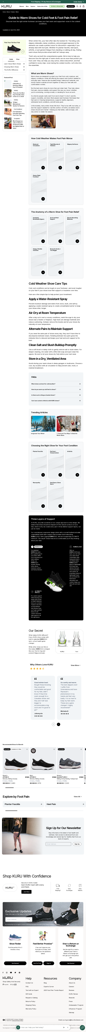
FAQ (27, 986)
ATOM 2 (6, 777)
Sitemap (71, 1012)
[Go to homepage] (8, 978)
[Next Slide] (3, 1)
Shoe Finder (71, 6)
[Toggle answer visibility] (80, 383)
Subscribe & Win (42, 6)
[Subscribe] (29, 919)
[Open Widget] (82, 1027)
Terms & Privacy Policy (17, 1020)
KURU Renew (73, 994)
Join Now (26, 892)
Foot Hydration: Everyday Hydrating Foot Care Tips (18, 113)
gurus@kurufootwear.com (74, 1020)
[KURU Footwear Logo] (9, 6)
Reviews (71, 990)
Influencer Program (75, 1009)
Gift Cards (29, 994)
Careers (71, 986)
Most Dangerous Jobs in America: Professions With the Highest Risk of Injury (18, 124)
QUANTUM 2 (62, 777)
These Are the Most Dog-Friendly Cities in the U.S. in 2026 (19, 94)
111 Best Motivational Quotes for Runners (19, 104)
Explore (33, 6)
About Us (72, 983)
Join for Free (37, 963)
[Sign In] (80, 6)
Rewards (72, 998)
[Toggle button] (43, 167)
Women (21, 6)
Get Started (15, 963)
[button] (77, 6)
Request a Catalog (31, 998)
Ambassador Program (76, 1005)
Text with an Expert (32, 990)
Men (27, 6)
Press (71, 1001)
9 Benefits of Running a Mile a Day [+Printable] (18, 85)
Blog (45, 983)
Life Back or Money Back (57, 6)
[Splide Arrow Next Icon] (78, 424)
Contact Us (29, 983)
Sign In (49, 963)
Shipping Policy (31, 1005)
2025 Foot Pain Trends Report (54, 990)
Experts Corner (49, 986)
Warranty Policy (31, 1009)
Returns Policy (30, 1001)
